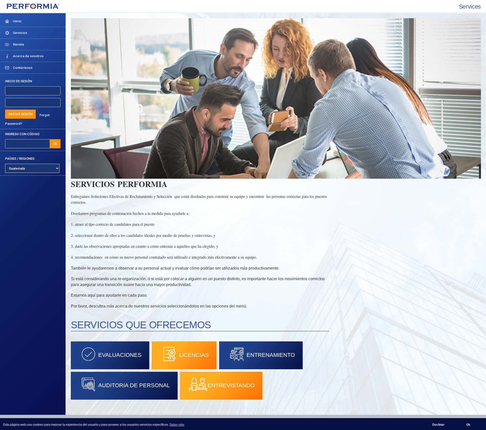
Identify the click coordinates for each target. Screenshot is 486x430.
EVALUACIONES (119, 355)
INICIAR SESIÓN (20, 114)
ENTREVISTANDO (231, 385)
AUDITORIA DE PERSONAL (134, 385)
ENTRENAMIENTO (271, 355)
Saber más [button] (176, 424)
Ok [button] (468, 424)
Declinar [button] (438, 424)
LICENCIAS (194, 355)
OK (55, 144)
